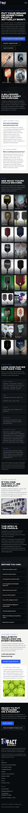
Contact (3, 778)
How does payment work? (9, 611)
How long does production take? (11, 579)
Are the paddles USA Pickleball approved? (11, 584)
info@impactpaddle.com (7, 791)
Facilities (3, 771)
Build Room (4, 762)
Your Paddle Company (6, 767)
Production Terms (5, 782)
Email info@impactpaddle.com (12, 727)
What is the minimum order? (10, 569)
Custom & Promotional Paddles (8, 764)
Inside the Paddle (5, 776)
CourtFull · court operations (7, 773)
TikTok (13, 797)
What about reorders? (8, 622)
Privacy (3, 780)
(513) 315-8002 (5, 789)
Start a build (7, 723)
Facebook (3, 797)
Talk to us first (8, 48)
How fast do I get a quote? (9, 574)
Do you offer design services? (10, 599)
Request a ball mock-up (11, 661)
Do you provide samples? (9, 595)
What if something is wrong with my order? (12, 616)
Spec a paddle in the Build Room (13, 38)
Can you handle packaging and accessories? (10, 605)
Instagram (9, 797)
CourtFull (17, 806)
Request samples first (10, 43)
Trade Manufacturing (6, 769)
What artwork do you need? (10, 590)
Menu (26, 2)
